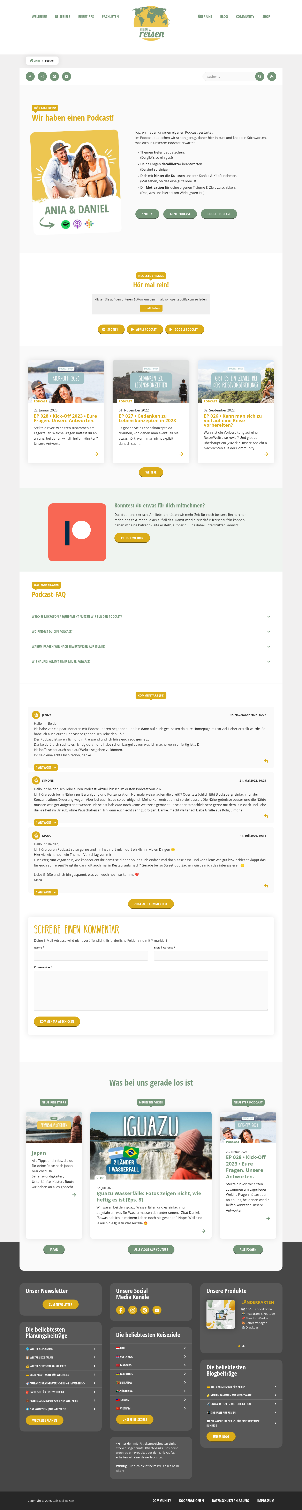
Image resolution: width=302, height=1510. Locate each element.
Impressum (265, 1500)
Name (39, 947)
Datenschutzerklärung (230, 1500)
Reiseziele (62, 16)
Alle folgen (248, 1249)
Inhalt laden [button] (151, 308)
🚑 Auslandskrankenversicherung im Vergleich (55, 1383)
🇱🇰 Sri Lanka (124, 1382)
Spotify (147, 214)
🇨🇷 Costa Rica (124, 1357)
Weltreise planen (44, 1420)
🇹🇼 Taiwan (122, 1400)
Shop (266, 16)
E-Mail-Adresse (164, 947)
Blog (224, 16)
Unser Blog (221, 1436)
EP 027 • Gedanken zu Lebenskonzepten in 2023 (147, 418)
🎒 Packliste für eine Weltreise (45, 1392)
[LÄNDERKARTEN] (220, 1314)
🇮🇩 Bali (120, 1348)
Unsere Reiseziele (135, 1419)
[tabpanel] (241, 1315)
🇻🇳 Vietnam (123, 1408)
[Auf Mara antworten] (266, 886)
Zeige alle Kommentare (151, 904)
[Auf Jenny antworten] (266, 761)
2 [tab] (243, 1346)
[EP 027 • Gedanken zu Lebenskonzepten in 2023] (151, 381)
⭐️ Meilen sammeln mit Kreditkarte (228, 1395)
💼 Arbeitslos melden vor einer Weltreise (52, 1401)
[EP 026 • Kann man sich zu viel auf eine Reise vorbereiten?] (236, 381)
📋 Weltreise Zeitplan (39, 1357)
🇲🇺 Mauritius (124, 1374)
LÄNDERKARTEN (257, 1302)
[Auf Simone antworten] (266, 816)
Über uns (205, 16)
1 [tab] (239, 1346)
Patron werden (132, 538)
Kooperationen (191, 1500)
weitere (151, 472)
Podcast (232, 1141)
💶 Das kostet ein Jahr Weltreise (46, 1409)
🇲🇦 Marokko (123, 1365)
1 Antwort (43, 767)
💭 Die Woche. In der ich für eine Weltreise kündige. (232, 1423)
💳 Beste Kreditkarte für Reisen (226, 1387)
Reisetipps (86, 16)
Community (245, 16)
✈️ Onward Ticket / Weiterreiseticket (229, 1404)
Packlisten (110, 16)
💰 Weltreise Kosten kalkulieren (46, 1366)
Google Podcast (219, 214)
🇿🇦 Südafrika (124, 1391)
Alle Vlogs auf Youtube (151, 1249)
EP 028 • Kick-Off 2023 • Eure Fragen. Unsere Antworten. (65, 418)
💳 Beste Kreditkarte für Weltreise (47, 1375)
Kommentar (43, 967)
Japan (54, 1249)
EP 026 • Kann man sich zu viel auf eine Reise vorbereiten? (233, 420)
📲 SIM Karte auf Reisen (221, 1412)
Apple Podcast (180, 214)
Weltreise (39, 16)
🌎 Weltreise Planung (39, 1349)
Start (36, 61)
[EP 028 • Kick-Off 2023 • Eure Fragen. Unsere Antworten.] (66, 381)
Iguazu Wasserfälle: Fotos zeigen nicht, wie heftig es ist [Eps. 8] (149, 1196)
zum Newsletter (60, 1304)
